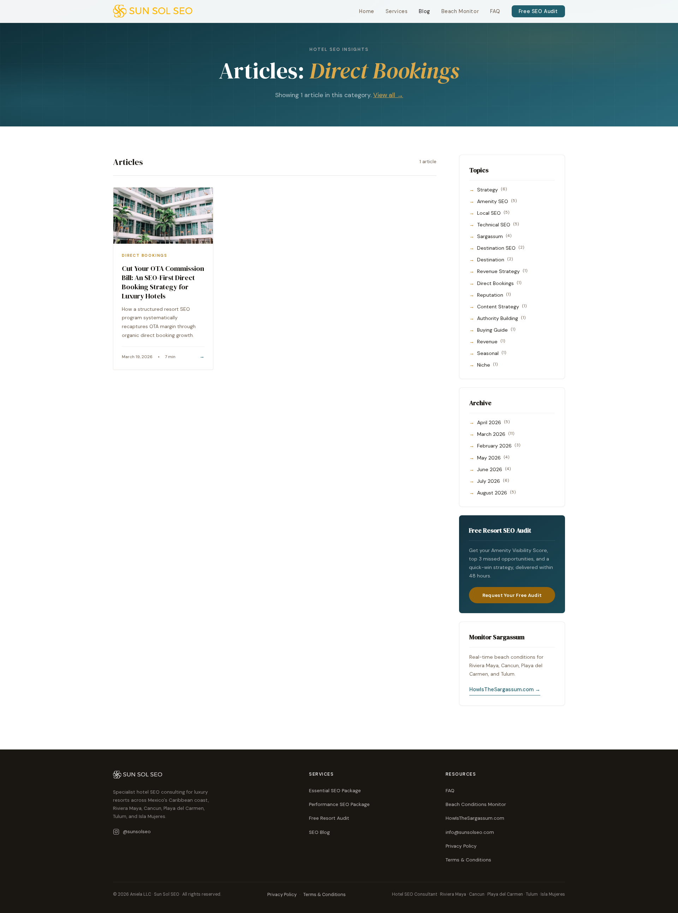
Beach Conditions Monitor (476, 804)
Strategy (492, 189)
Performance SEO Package (339, 804)
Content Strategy (502, 306)
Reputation (494, 295)
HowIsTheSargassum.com (475, 818)
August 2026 (496, 493)
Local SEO (493, 213)
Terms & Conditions (468, 860)
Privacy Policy (461, 846)
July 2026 (493, 481)
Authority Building (501, 318)
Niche (487, 365)
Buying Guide (496, 330)
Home (366, 11)
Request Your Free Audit (512, 595)
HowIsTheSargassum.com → (504, 689)
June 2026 (494, 469)
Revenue (491, 341)
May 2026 (493, 458)
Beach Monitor (460, 11)
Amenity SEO (497, 201)
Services (397, 11)
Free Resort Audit (329, 818)
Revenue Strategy (502, 271)
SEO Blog (319, 832)
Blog (424, 11)
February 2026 (499, 446)
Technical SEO (498, 224)
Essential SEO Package (335, 791)
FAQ (495, 11)
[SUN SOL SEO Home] (153, 11)
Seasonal (491, 353)
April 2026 (493, 422)
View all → (388, 95)
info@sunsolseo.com (470, 832)
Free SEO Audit (538, 11)
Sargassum (494, 236)
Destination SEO (500, 248)
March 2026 (496, 434)
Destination (495, 259)
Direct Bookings (499, 283)
